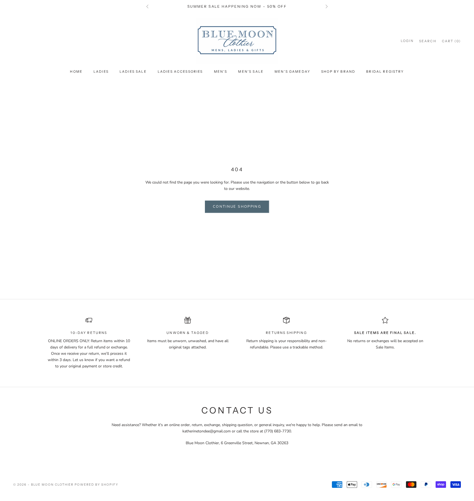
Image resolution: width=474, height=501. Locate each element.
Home (76, 71)
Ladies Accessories (180, 71)
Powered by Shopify (96, 484)
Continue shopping (237, 206)
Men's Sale (251, 71)
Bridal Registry (385, 71)
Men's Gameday (292, 71)
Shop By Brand (338, 71)
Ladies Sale (133, 71)
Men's (220, 71)
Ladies (101, 71)
